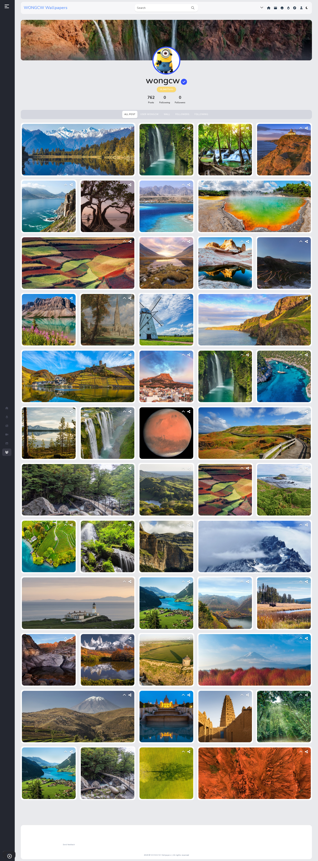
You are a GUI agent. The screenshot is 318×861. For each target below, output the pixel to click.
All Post (129, 114)
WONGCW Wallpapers (45, 7)
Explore (295, 8)
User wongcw (149, 114)
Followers (182, 114)
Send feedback (69, 844)
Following (201, 114)
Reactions (282, 8)
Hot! (288, 8)
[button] (301, 8)
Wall (167, 114)
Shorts (276, 8)
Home (269, 8)
